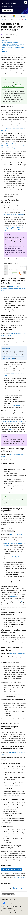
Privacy (10, 908)
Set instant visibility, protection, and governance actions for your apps (13, 289)
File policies (16, 405)
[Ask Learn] (23, 19)
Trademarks (4, 913)
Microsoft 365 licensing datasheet (13, 214)
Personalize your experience (17, 653)
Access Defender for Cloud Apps (10, 42)
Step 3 (7, 405)
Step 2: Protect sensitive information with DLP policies (13, 48)
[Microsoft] (14, 16)
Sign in (25, 16)
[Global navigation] (1, 16)
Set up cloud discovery (15, 534)
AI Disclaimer (4, 906)
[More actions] (25, 19)
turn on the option (19, 601)
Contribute (4, 908)
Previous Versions (14, 906)
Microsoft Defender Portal (11, 261)
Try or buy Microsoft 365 (13, 228)
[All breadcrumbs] (2, 19)
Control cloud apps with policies (11, 869)
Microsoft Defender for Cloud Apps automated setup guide (13, 87)
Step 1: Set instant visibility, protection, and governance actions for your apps (13, 45)
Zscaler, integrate (14, 557)
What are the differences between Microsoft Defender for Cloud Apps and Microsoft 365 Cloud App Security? (13, 146)
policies (11, 429)
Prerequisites (5, 40)
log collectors (14, 596)
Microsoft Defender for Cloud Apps (12, 19)
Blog (21, 906)
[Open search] (21, 16)
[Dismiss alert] (25, 2)
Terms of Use (20, 910)
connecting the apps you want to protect (12, 421)
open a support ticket (20, 877)
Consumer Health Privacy (7, 910)
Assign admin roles (16, 126)
